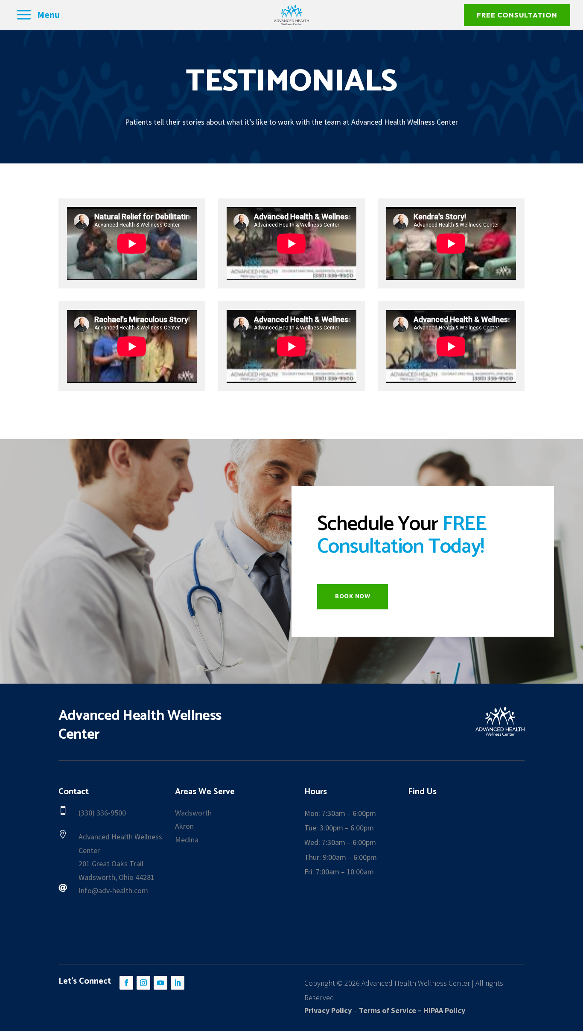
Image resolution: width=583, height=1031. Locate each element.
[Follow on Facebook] (126, 983)
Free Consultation (517, 15)
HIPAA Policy (444, 1010)
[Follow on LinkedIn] (177, 983)
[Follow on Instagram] (143, 983)
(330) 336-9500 (102, 813)
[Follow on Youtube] (160, 983)
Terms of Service (387, 1010)
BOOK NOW (352, 597)
